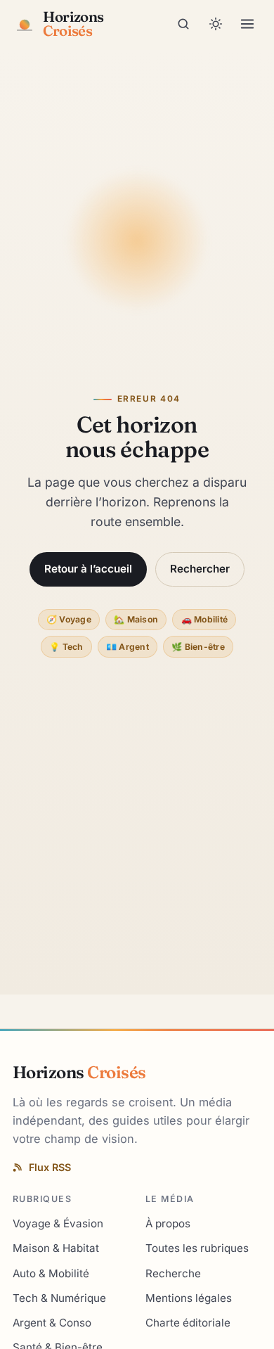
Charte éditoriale (187, 1322)
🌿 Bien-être (198, 646)
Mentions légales (188, 1298)
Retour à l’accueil (88, 568)
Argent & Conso (52, 1322)
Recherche (173, 1273)
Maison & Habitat (56, 1248)
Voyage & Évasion (58, 1223)
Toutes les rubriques (197, 1248)
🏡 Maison (136, 619)
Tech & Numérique (59, 1298)
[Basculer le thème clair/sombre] (216, 24)
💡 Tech (66, 646)
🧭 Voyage (68, 619)
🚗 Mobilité (204, 619)
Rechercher (200, 568)
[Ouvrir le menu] (247, 24)
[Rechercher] (183, 24)
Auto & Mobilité (51, 1273)
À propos (167, 1223)
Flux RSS (50, 1167)
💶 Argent (127, 646)
